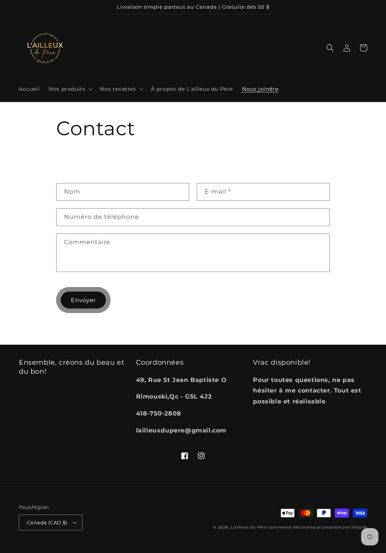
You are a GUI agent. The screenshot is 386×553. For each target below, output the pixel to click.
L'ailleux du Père (249, 527)
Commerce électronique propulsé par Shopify (317, 527)
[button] (69, 89)
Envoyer (83, 300)
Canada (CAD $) (47, 522)
